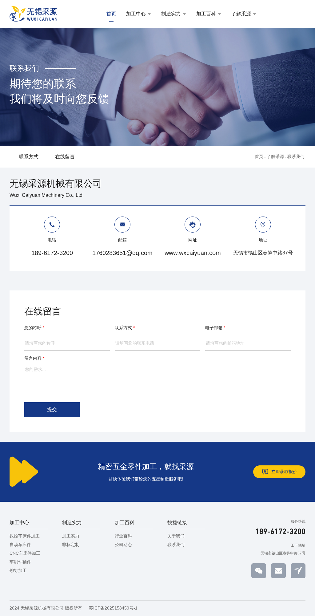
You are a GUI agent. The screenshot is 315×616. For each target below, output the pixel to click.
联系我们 (296, 156)
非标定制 (70, 544)
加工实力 (70, 535)
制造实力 (171, 13)
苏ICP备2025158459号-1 (113, 608)
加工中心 (136, 13)
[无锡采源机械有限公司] (34, 14)
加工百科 (206, 13)
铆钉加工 (18, 570)
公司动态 (123, 544)
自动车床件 (20, 544)
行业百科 (123, 535)
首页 (111, 13)
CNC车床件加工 (25, 553)
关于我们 (176, 535)
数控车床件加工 (25, 535)
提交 (52, 409)
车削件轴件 (20, 561)
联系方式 (28, 156)
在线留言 (65, 156)
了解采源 (241, 13)
